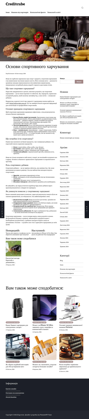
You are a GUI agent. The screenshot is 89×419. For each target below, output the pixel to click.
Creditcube (15, 4)
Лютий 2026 (64, 169)
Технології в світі (53, 12)
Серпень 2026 (64, 152)
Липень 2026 (64, 157)
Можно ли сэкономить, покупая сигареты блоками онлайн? (71, 122)
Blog (61, 260)
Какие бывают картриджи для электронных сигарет (70, 97)
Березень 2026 (64, 165)
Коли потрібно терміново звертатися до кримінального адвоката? (70, 367)
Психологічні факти (38, 12)
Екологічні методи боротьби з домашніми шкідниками (12, 260)
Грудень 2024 (64, 221)
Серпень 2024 (64, 234)
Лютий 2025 (64, 212)
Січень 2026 (63, 174)
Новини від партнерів (19, 12)
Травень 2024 (64, 246)
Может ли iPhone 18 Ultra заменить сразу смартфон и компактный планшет (69, 104)
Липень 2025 (64, 195)
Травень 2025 (64, 204)
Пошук (62, 78)
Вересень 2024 (64, 229)
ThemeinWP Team (46, 415)
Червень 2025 (64, 199)
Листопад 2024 (65, 225)
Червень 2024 (64, 242)
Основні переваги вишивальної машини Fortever (70, 111)
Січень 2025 (63, 217)
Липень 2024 (64, 238)
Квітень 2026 (64, 161)
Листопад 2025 (65, 182)
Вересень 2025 (64, 187)
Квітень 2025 (64, 208)
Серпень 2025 (64, 191)
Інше (8, 12)
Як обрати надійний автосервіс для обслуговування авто (70, 116)
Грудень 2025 (64, 178)
